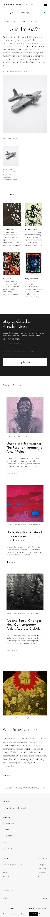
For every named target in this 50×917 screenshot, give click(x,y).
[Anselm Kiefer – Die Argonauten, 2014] (13, 156)
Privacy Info (43, 914)
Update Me (25, 362)
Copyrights (8, 908)
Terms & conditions (36, 908)
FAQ (4, 869)
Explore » (7, 775)
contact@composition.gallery (16, 808)
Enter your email (11, 338)
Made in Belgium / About (12, 865)
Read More (12, 473)
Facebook (42, 869)
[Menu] (45, 5)
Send (44, 898)
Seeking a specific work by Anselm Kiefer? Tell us (25, 374)
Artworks (6, 877)
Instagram (42, 865)
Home (6, 21)
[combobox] (25, 12)
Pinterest (41, 873)
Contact (6, 880)
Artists (16, 21)
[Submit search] (44, 12)
